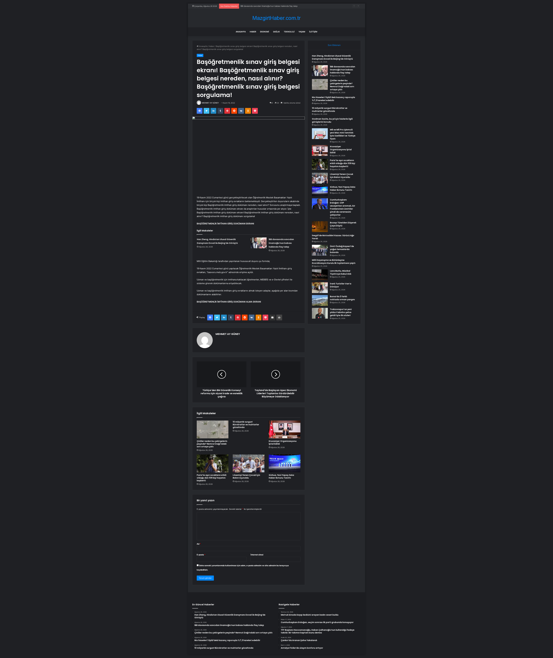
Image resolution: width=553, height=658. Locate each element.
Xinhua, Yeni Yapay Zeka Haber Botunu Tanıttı (281, 476)
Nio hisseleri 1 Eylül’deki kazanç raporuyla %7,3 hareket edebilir (333, 99)
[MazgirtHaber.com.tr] (276, 18)
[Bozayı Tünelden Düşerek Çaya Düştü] (320, 226)
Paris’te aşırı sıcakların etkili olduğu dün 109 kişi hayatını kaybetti (211, 478)
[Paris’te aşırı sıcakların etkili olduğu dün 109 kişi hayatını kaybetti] (212, 463)
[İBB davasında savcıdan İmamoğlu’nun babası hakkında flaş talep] (259, 242)
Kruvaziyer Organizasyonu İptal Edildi (283, 442)
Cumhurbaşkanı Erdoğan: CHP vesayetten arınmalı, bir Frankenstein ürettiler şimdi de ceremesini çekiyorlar (342, 207)
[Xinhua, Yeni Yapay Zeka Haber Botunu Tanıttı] (284, 463)
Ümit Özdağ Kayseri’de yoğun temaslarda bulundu (342, 249)
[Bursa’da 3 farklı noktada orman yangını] (320, 300)
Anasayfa (241, 32)
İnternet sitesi (257, 555)
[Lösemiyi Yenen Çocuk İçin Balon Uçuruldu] (248, 463)
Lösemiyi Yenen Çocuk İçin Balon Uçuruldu (246, 476)
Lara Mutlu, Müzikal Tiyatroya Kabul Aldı (340, 272)
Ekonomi (264, 32)
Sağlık (276, 32)
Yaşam (302, 32)
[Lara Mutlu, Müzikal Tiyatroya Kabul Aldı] (320, 274)
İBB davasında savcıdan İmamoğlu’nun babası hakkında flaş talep (281, 243)
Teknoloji (289, 32)
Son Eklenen (334, 45)
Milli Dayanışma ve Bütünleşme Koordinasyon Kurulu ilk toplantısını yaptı (333, 262)
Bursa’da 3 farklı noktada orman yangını (342, 298)
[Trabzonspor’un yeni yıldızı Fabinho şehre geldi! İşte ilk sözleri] (320, 313)
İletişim (313, 32)
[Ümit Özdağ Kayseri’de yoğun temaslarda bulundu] (320, 250)
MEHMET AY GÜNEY (210, 103)
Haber (253, 32)
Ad (199, 544)
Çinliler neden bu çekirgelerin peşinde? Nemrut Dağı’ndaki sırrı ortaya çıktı (273, 6)
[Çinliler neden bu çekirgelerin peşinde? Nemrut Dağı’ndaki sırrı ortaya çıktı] (212, 429)
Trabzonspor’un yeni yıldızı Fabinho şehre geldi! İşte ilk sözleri (341, 312)
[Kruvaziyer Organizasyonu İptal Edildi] (284, 429)
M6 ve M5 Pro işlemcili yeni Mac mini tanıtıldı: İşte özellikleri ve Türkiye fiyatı (342, 134)
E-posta (201, 555)
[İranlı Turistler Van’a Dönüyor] (320, 287)
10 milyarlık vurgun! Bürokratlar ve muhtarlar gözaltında (246, 424)
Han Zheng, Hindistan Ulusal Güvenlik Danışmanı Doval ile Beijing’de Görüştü (332, 57)
